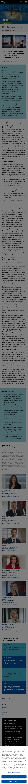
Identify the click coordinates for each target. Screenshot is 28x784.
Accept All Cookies (14, 781)
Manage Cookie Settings (14, 772)
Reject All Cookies (14, 777)
